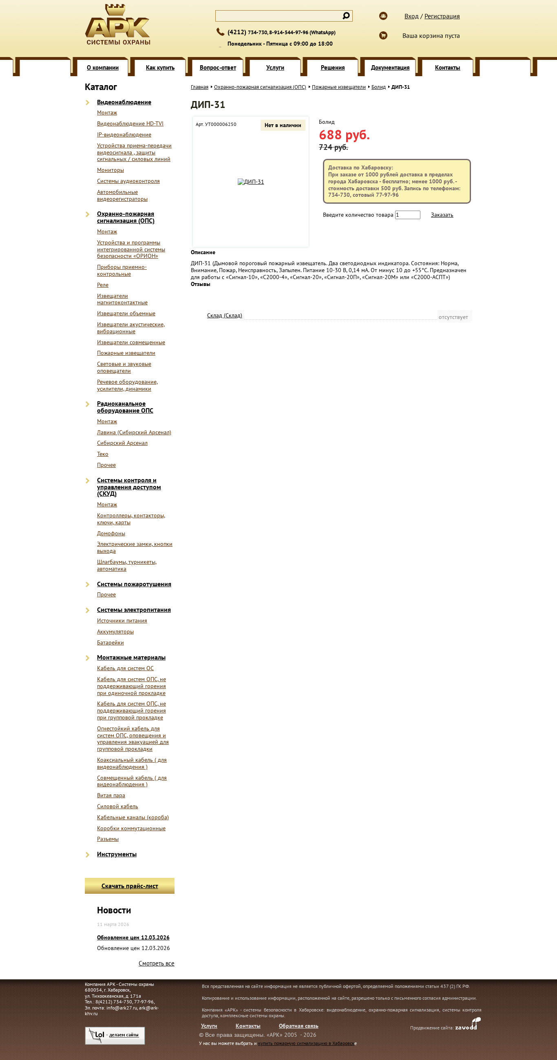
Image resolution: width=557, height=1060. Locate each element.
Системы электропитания (134, 609)
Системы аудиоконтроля (128, 181)
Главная (199, 87)
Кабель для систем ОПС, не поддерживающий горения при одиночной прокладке (131, 686)
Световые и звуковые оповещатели (124, 367)
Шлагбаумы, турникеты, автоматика (127, 565)
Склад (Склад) (224, 315)
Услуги (275, 67)
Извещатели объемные (126, 313)
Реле (102, 284)
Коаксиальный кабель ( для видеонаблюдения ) (132, 763)
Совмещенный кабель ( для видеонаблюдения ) (132, 781)
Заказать (442, 214)
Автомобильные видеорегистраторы (122, 195)
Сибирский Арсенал (122, 443)
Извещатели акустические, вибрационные (131, 328)
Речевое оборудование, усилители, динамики (127, 385)
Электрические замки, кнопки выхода (134, 547)
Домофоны (111, 533)
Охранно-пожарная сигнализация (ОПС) (126, 217)
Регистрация (442, 16)
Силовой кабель (117, 806)
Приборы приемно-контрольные (122, 270)
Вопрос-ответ (218, 67)
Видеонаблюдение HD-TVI (130, 123)
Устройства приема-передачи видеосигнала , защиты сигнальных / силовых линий (134, 152)
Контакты (447, 67)
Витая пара (111, 795)
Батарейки (110, 642)
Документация (390, 67)
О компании (103, 67)
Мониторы (110, 170)
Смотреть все (157, 963)
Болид (378, 87)
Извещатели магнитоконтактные (122, 299)
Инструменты (117, 854)
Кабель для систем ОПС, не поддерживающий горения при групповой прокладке (131, 710)
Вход (411, 16)
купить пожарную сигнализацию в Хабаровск (306, 1043)
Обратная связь (298, 1026)
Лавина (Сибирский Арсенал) (134, 432)
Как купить (160, 67)
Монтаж (107, 112)
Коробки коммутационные (131, 828)
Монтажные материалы (131, 657)
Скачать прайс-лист (130, 886)
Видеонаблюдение (124, 102)
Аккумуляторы (115, 631)
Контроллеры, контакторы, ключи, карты (131, 519)
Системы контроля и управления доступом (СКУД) (129, 487)
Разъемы (108, 839)
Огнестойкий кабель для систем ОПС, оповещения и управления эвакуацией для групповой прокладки (133, 738)
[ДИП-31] (251, 181)
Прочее (106, 465)
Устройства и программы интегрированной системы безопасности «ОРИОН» (131, 249)
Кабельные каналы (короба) (133, 817)
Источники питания (122, 620)
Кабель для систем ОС (125, 668)
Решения (333, 67)
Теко (102, 454)
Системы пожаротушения (134, 584)
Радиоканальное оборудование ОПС (125, 407)
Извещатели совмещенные (131, 342)
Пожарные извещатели (126, 353)
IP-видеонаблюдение (124, 134)
